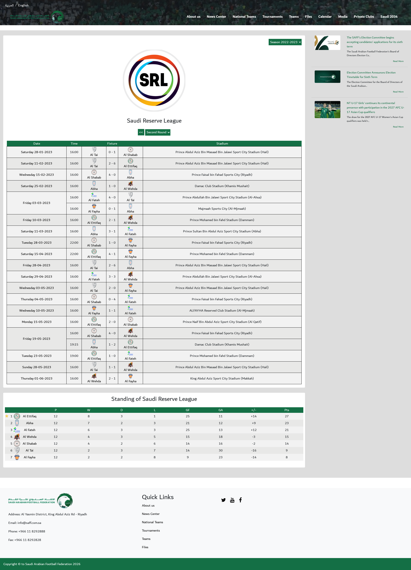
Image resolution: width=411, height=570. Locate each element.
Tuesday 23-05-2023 (37, 356)
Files (308, 17)
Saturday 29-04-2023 (36, 276)
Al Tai (94, 155)
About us (193, 17)
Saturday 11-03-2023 (36, 231)
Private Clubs (364, 17)
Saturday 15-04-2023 (36, 254)
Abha (130, 177)
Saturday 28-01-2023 (36, 152)
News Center (216, 17)
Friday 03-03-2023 (36, 203)
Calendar (325, 17)
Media (342, 17)
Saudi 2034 (389, 17)
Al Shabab (130, 155)
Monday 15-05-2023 (37, 322)
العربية (9, 5)
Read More (398, 61)
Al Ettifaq (130, 166)
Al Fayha (94, 211)
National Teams (244, 17)
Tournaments (272, 17)
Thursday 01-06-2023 (36, 378)
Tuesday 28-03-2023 (37, 242)
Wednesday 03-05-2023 (36, 288)
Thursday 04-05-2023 (36, 299)
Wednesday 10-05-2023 (36, 310)
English (23, 5)
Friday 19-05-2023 (36, 338)
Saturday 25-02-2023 (36, 186)
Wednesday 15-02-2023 (36, 174)
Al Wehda (130, 189)
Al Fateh (94, 200)
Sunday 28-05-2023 (36, 367)
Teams (294, 17)
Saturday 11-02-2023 (36, 163)
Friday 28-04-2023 (36, 265)
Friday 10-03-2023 (36, 220)
